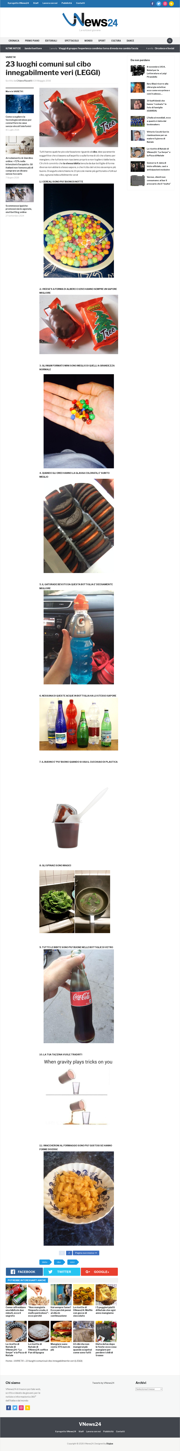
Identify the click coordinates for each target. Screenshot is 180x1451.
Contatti (80, 3)
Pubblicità (67, 3)
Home (9, 1361)
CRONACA (14, 40)
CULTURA (116, 40)
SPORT (101, 40)
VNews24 (90, 1424)
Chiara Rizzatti (24, 80)
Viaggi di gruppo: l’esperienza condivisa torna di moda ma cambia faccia (62, 48)
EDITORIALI (51, 40)
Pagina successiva (85, 1253)
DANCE (130, 40)
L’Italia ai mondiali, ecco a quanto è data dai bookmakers (159, 121)
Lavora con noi (50, 3)
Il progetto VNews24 (18, 3)
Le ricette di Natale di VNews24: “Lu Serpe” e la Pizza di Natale (158, 152)
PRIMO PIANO (32, 40)
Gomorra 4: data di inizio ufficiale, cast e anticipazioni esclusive (158, 166)
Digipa (109, 1443)
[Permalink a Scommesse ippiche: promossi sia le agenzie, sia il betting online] (20, 194)
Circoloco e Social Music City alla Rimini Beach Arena (147, 48)
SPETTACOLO (72, 40)
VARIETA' (11, 57)
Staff (35, 3)
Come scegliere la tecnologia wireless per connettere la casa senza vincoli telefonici (19, 121)
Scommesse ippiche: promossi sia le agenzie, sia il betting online (19, 209)
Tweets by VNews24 (103, 1383)
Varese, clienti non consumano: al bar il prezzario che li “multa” (159, 180)
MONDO (89, 40)
